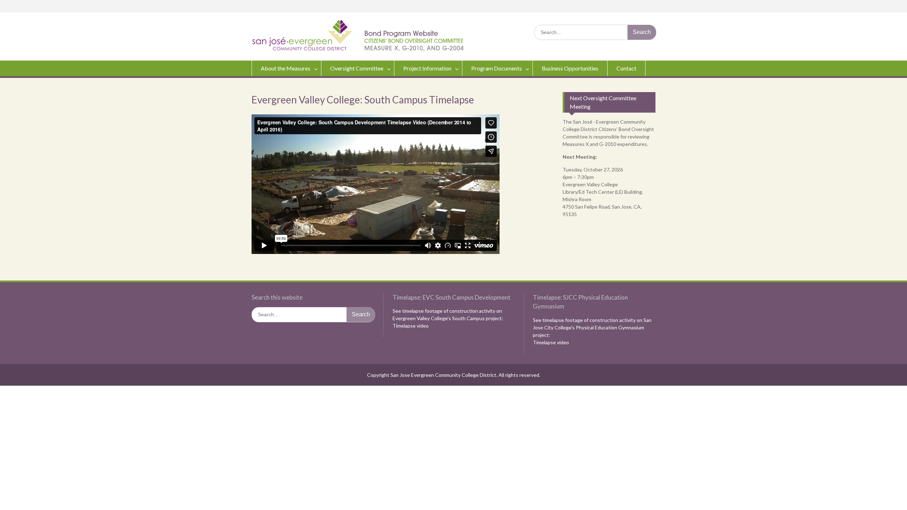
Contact (626, 68)
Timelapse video (411, 326)
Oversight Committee (356, 68)
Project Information (427, 68)
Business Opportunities (570, 68)
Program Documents (496, 68)
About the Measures (285, 68)
